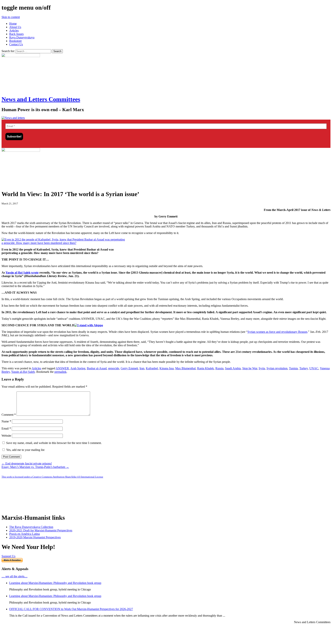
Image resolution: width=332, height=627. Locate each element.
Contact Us (16, 44)
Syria (262, 368)
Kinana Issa (166, 368)
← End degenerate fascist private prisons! (27, 463)
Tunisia (293, 368)
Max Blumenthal (185, 368)
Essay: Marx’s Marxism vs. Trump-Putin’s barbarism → (35, 467)
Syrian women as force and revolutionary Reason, (277, 331)
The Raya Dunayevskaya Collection (31, 527)
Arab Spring (77, 368)
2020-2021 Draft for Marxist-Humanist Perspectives (40, 530)
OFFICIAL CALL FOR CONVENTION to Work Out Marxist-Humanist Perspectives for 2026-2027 (71, 609)
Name (6, 421)
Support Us (8, 556)
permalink (60, 371)
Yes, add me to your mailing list (24, 449)
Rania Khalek (205, 368)
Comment (9, 414)
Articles (14, 30)
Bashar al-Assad (97, 368)
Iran (141, 368)
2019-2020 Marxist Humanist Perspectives (35, 537)
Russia (219, 368)
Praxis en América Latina (24, 533)
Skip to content (11, 17)
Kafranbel (152, 368)
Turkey (303, 368)
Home (13, 23)
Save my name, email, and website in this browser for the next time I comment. (54, 443)
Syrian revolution (276, 368)
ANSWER (62, 368)
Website (6, 435)
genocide (113, 368)
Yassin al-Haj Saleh (23, 371)
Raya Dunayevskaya (21, 37)
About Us (15, 27)
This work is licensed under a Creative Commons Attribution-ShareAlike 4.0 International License (52, 476)
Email (6, 428)
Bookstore (15, 40)
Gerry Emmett (129, 368)
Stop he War (249, 368)
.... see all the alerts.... (14, 576)
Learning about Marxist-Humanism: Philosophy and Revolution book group (55, 583)
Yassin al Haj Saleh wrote (22, 272)
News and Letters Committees (41, 99)
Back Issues (16, 34)
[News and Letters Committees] (13, 117)
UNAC (313, 368)
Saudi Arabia (233, 368)
